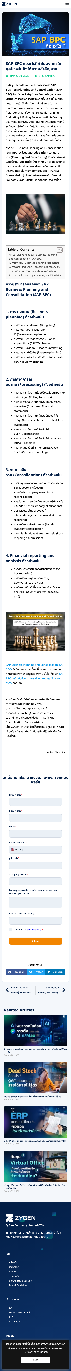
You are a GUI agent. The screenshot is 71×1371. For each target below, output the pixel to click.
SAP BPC (50, 76)
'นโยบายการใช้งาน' (37, 1352)
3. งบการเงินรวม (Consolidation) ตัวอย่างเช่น (32, 271)
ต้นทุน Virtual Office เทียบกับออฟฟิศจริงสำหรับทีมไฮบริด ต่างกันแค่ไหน (34, 1186)
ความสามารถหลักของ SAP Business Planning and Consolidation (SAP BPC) (33, 257)
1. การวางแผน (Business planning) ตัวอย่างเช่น (34, 263)
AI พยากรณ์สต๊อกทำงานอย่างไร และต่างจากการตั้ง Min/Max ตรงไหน (35, 1050)
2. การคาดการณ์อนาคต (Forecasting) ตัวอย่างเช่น (35, 267)
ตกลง (35, 1360)
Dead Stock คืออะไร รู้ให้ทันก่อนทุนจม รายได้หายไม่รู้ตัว (32, 1097)
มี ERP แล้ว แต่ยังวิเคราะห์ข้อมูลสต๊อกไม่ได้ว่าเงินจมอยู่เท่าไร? (35, 1141)
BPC (41, 76)
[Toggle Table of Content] (58, 250)
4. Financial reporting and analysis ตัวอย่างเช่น (35, 275)
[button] (67, 4)
